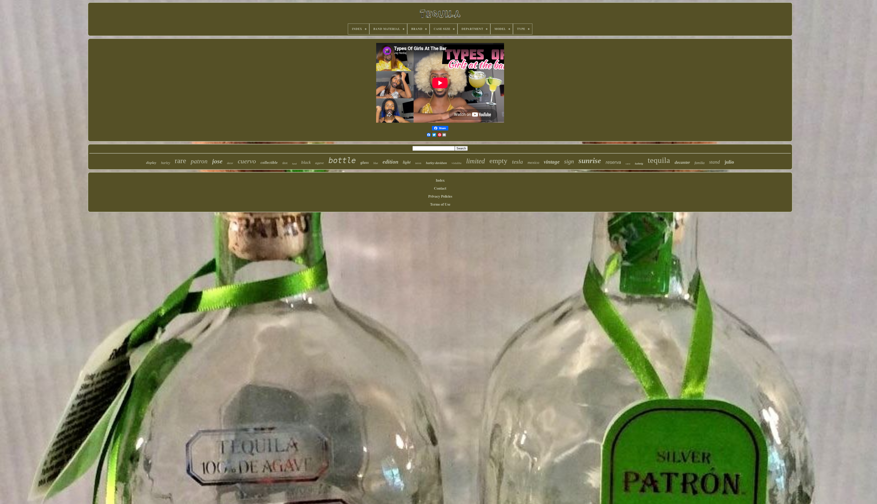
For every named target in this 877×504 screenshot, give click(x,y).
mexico (533, 162)
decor (230, 163)
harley (165, 163)
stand (714, 162)
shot (285, 163)
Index (440, 180)
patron (199, 161)
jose (217, 161)
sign (569, 161)
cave (628, 163)
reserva (613, 162)
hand (294, 163)
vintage (552, 162)
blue (375, 163)
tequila (659, 160)
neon (418, 163)
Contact (440, 188)
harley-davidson (436, 163)
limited (475, 161)
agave (319, 163)
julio (729, 162)
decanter (682, 162)
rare (180, 161)
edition (390, 162)
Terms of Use (440, 204)
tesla (517, 162)
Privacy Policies (440, 196)
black (306, 162)
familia (700, 163)
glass (364, 162)
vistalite (457, 163)
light (407, 162)
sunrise (590, 161)
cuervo (247, 161)
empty (498, 161)
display (151, 162)
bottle (342, 160)
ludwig (639, 163)
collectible (269, 162)
